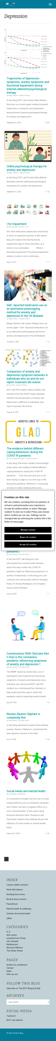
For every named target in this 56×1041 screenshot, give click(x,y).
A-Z (28, 227)
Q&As (9, 918)
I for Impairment (17, 224)
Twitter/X (11, 1016)
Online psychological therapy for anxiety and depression (27, 168)
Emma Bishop (13, 720)
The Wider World (24, 554)
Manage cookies (28, 530)
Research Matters (24, 95)
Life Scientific (12, 941)
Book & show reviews (16, 899)
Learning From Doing (16, 938)
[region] (28, 520)
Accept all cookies (28, 545)
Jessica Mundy (13, 554)
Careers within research (17, 884)
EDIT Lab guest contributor (17, 227)
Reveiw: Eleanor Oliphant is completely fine (23, 715)
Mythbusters (22, 794)
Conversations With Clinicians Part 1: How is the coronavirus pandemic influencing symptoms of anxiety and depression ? (28, 659)
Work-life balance (15, 889)
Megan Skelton (13, 95)
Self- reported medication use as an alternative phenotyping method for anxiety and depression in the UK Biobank (27, 310)
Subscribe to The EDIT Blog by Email (23, 988)
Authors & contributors (17, 965)
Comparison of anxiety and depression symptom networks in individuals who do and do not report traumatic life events (27, 377)
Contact (10, 968)
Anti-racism (12, 935)
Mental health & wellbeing (19, 908)
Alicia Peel (12, 385)
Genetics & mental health (18, 913)
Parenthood (12, 904)
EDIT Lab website (15, 1020)
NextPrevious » (6, 859)
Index (9, 971)
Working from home (16, 894)
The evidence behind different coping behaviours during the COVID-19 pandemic (25, 452)
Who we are (12, 974)
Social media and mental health (26, 791)
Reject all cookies (28, 537)
